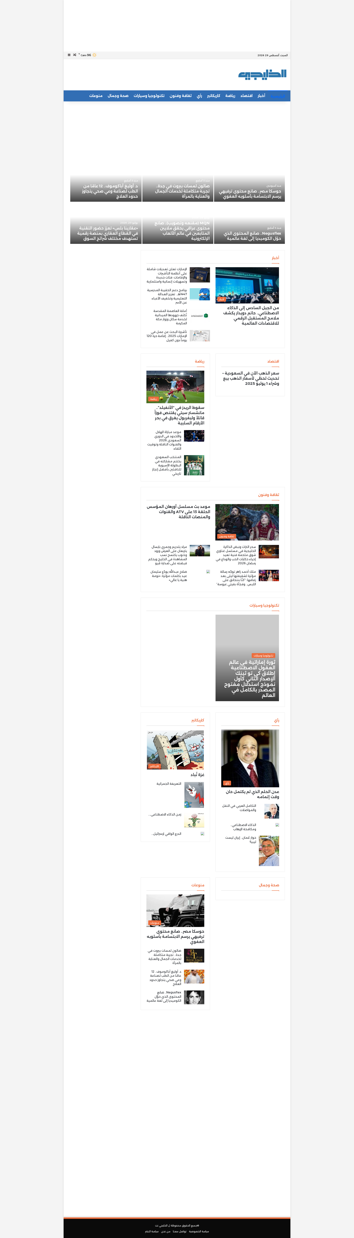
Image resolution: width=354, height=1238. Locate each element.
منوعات (96, 96)
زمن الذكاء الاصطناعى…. (164, 814)
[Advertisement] (177, 26)
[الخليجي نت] (262, 74)
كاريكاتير (213, 96)
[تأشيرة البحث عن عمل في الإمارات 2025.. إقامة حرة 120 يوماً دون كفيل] (200, 335)
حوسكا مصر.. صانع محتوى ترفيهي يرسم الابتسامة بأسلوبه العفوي (175, 936)
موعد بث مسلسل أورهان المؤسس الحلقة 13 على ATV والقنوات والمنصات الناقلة (178, 511)
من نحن (165, 1231)
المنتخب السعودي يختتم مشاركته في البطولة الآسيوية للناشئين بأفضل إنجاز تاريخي (166, 465)
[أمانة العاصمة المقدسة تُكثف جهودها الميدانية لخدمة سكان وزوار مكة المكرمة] (200, 315)
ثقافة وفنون (181, 96)
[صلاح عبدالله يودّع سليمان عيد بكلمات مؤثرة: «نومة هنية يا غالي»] (208, 571)
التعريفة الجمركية (169, 783)
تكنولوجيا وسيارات (149, 96)
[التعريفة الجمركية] (194, 795)
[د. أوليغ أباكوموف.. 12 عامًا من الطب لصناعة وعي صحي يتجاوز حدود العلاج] (106, 181)
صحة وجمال (118, 96)
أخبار (261, 96)
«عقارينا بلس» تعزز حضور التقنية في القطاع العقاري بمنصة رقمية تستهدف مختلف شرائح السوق (107, 233)
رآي (199, 96)
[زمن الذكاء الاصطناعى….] (194, 820)
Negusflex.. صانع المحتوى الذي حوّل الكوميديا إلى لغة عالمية (164, 996)
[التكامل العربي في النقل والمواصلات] (271, 811)
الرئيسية (277, 96)
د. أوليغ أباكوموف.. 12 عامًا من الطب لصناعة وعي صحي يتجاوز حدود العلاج (110, 191)
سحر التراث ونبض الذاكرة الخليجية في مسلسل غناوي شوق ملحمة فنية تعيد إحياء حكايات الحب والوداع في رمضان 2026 (236, 555)
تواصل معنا (179, 1231)
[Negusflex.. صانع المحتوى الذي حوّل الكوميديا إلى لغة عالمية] (249, 223)
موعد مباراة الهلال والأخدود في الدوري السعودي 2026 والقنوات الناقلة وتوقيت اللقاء (164, 440)
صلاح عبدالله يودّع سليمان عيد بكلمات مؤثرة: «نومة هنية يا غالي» (168, 576)
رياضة (230, 96)
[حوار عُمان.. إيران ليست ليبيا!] (269, 851)
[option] (177, 202)
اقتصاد (246, 96)
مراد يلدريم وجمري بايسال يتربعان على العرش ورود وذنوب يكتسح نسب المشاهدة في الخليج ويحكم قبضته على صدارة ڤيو (167, 555)
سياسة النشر (152, 1231)
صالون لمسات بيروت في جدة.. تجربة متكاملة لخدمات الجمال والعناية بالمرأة (182, 191)
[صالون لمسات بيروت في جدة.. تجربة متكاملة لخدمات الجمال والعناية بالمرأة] (177, 181)
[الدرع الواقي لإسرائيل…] (202, 834)
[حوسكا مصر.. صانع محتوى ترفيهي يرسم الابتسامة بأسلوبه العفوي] (249, 181)
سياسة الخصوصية (199, 1231)
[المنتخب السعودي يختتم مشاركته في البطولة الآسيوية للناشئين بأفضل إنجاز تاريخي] (194, 465)
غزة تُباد (197, 775)
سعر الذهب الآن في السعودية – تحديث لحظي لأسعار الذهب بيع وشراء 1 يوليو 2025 (250, 378)
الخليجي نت (161, 1225)
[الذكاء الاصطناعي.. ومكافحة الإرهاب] (277, 825)
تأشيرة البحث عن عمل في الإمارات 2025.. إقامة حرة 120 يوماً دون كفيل (167, 336)
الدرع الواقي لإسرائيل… (166, 834)
